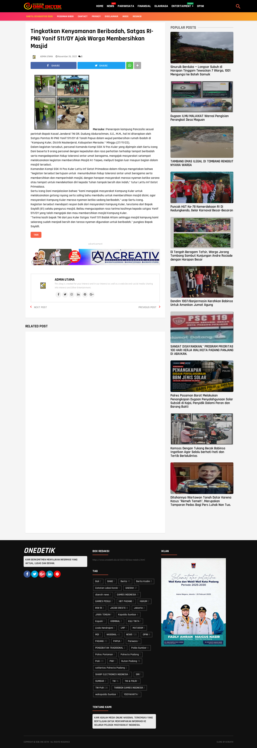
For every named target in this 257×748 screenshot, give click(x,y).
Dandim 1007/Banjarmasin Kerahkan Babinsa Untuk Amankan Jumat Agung (201, 303)
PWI (112, 661)
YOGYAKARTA (131, 694)
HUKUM (143, 601)
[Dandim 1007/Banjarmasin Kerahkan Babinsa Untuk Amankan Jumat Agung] (201, 282)
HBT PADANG (125, 601)
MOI (97, 634)
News (110, 5)
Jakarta (138, 608)
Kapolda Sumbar (127, 614)
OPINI (145, 634)
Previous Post (147, 307)
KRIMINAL (115, 621)
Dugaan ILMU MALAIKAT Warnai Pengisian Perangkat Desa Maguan (199, 118)
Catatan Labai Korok (106, 588)
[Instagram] (72, 295)
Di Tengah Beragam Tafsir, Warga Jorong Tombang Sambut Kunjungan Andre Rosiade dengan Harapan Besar (201, 256)
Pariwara (133, 641)
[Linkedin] (78, 295)
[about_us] (43, 291)
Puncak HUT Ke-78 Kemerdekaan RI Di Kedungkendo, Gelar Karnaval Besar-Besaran (201, 208)
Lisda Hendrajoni (104, 628)
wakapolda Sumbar (105, 694)
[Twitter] (65, 295)
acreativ (229, 742)
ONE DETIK (44, 742)
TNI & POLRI (131, 681)
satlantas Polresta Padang (110, 667)
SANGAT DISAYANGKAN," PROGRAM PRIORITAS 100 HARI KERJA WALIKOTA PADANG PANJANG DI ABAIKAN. (201, 350)
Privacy (96, 16)
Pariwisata (126, 6)
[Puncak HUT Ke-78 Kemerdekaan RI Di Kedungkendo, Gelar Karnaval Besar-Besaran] (201, 187)
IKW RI (98, 608)
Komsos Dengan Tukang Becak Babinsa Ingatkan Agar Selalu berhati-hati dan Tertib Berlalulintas (197, 452)
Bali (97, 581)
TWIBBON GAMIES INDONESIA (128, 687)
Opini (200, 6)
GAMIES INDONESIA (126, 594)
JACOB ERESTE (118, 608)
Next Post (40, 307)
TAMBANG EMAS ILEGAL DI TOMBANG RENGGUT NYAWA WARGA (201, 163)
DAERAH (130, 588)
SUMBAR (99, 681)
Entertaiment (182, 5)
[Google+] (92, 295)
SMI (138, 674)
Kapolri (99, 621)
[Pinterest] (85, 295)
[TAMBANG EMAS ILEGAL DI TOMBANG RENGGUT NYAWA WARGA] (201, 142)
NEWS (129, 634)
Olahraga (161, 6)
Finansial (144, 6)
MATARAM (138, 628)
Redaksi (137, 16)
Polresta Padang (130, 654)
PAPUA (116, 641)
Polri (97, 661)
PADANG (99, 641)
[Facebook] (58, 295)
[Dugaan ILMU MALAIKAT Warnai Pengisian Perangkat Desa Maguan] (201, 97)
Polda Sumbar (139, 647)
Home (99, 6)
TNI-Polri (99, 687)
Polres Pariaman (104, 654)
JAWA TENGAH (102, 614)
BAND (110, 581)
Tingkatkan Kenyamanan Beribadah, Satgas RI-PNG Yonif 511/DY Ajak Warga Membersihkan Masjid (92, 39)
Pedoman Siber (65, 16)
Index (125, 16)
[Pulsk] (57, 574)
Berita (124, 581)
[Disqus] (95, 384)
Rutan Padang (129, 661)
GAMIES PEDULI (103, 601)
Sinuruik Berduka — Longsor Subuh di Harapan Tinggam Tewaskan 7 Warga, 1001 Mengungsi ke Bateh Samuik (200, 71)
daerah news (102, 594)
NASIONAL (112, 634)
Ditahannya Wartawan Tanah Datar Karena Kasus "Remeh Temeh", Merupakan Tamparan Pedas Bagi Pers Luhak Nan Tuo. (200, 501)
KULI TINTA (133, 621)
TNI (114, 681)
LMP (123, 628)
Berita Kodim (143, 581)
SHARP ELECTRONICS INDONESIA (111, 674)
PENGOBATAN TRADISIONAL (109, 647)
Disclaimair (111, 16)
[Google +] (42, 574)
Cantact (83, 16)
